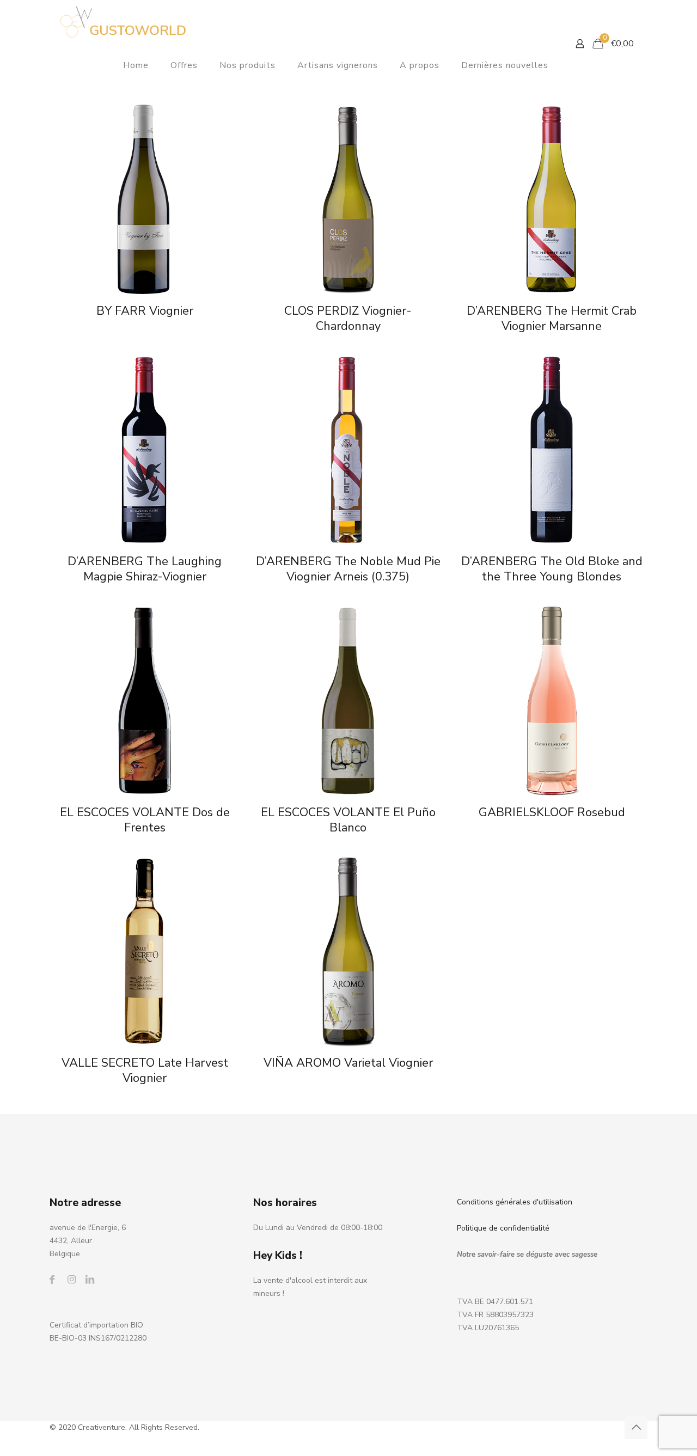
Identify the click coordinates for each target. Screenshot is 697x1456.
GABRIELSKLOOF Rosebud (552, 812)
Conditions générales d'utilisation (514, 1202)
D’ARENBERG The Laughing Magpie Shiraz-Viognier (145, 569)
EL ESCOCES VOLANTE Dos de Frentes (145, 820)
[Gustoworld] (123, 22)
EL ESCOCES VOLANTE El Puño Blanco (348, 820)
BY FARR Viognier (144, 311)
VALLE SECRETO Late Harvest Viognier (145, 1070)
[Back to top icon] (636, 1427)
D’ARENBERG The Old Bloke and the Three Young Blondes (552, 569)
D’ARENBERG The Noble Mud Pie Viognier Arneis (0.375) (348, 569)
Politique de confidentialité (503, 1228)
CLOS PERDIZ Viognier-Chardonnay (348, 318)
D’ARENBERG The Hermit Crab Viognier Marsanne (552, 318)
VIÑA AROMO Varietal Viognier (348, 1063)
